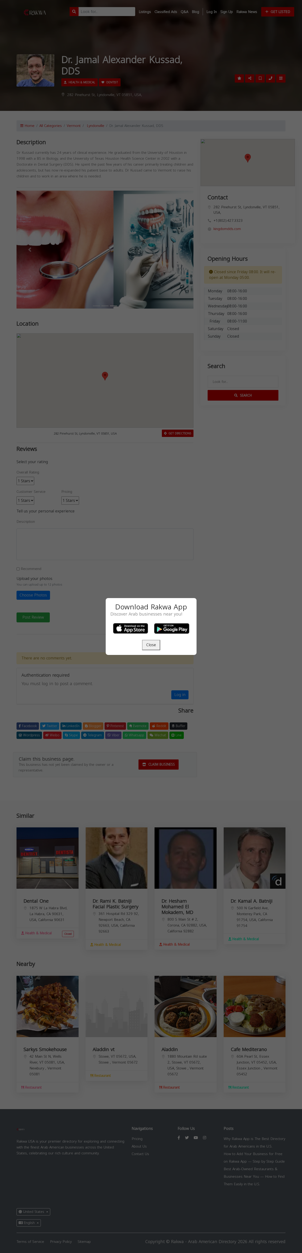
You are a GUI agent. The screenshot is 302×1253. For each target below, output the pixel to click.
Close (151, 645)
